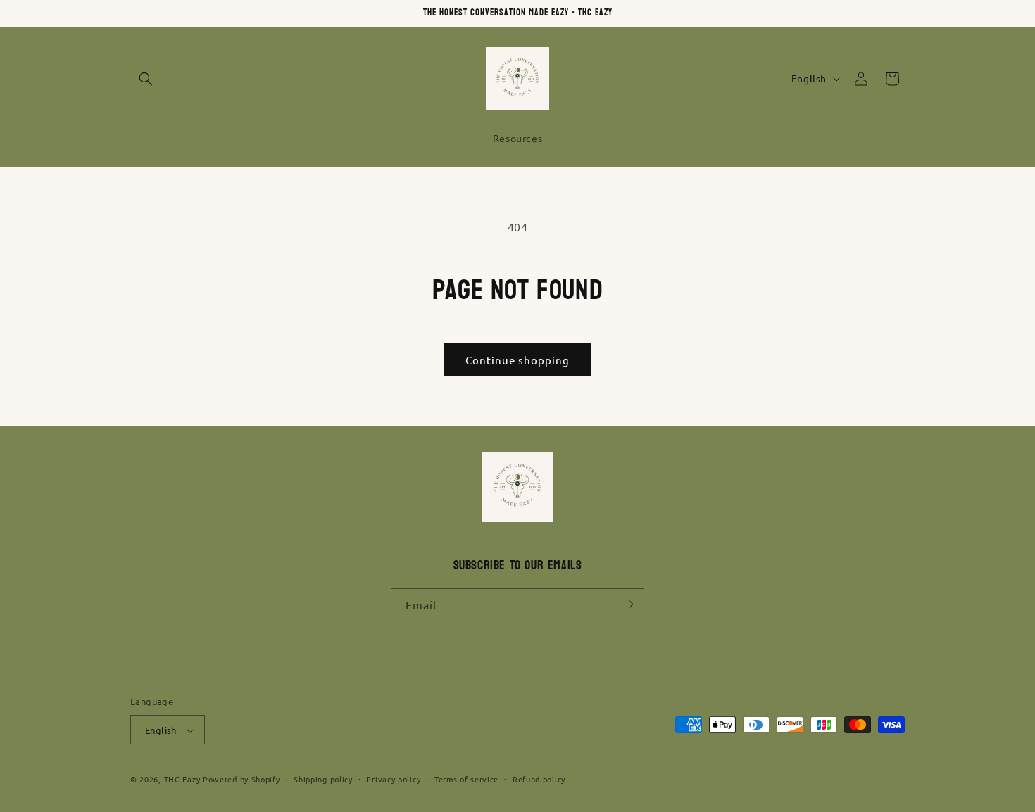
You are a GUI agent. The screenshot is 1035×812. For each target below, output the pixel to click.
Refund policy (539, 779)
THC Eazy (182, 779)
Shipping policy (323, 779)
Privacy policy (393, 779)
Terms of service (466, 779)
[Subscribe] (628, 604)
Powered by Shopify (241, 779)
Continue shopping (517, 360)
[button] (145, 78)
